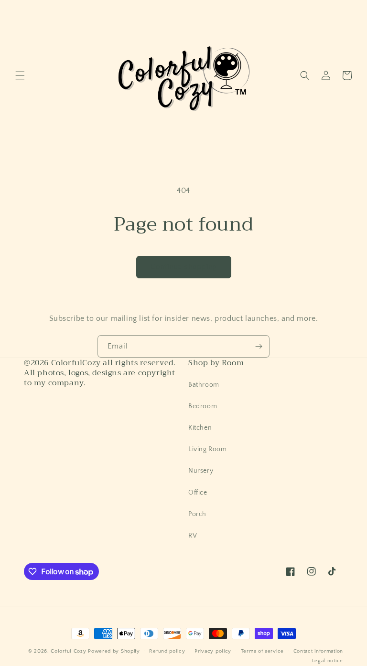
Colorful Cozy (68, 651)
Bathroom (203, 385)
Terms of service (262, 651)
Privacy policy (212, 651)
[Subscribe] (258, 346)
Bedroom (202, 406)
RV (192, 535)
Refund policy (167, 651)
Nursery (200, 471)
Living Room (207, 449)
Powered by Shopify (114, 651)
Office (197, 493)
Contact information (318, 651)
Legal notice (327, 661)
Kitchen (200, 428)
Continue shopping (184, 267)
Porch (197, 514)
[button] (20, 75)
